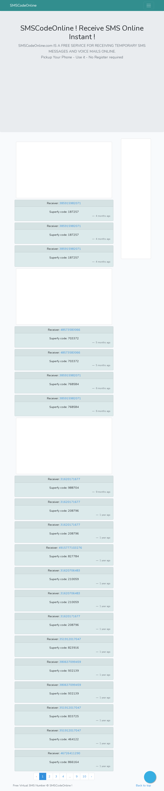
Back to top (143, 785)
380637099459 (70, 662)
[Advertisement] (82, 91)
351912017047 (70, 639)
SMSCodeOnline (23, 5)
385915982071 (70, 203)
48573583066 (70, 330)
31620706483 (70, 570)
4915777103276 (70, 548)
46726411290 (70, 753)
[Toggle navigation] (148, 5)
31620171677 (70, 479)
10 (84, 776)
